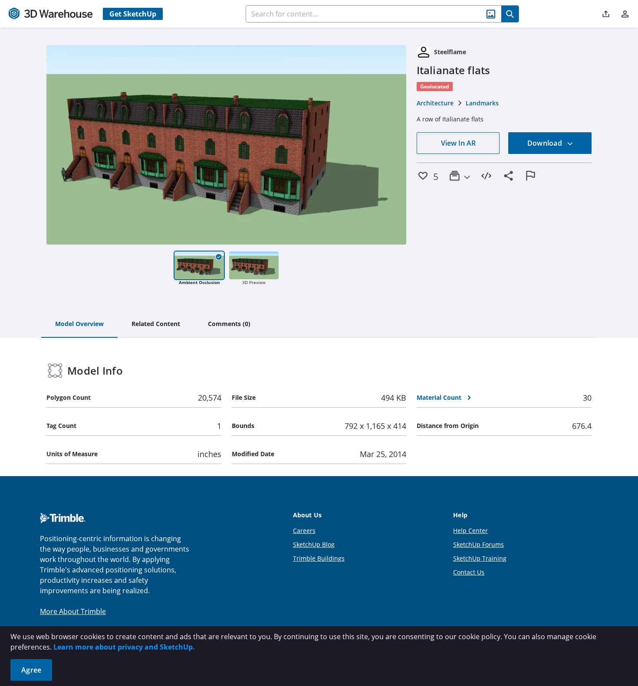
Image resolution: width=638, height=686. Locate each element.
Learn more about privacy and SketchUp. (124, 647)
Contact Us (468, 572)
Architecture (435, 103)
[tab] (79, 324)
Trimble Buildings (319, 558)
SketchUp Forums (478, 544)
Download (545, 143)
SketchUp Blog (314, 544)
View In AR (458, 143)
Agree (31, 670)
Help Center (470, 530)
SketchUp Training (479, 558)
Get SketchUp (132, 14)
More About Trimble (73, 611)
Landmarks (482, 103)
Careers (304, 530)
